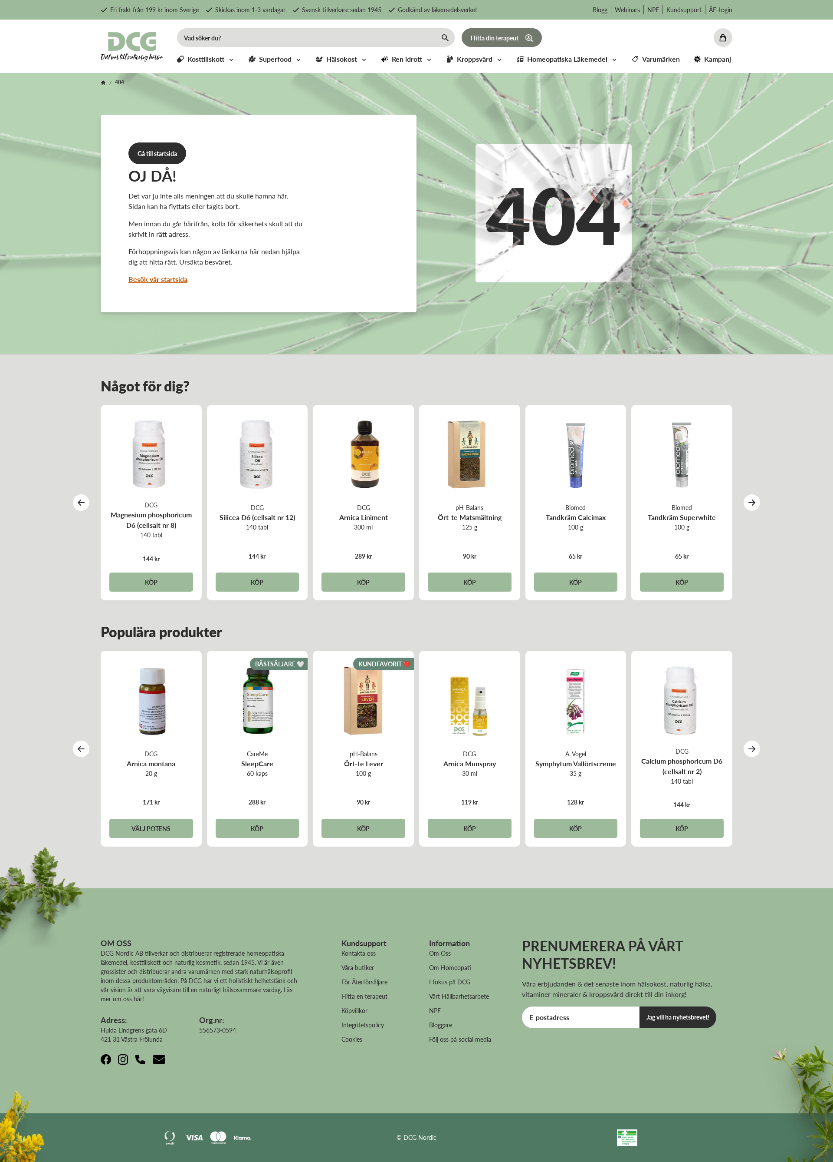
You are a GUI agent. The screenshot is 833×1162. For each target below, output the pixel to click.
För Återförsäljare (364, 981)
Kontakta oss (358, 953)
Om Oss (440, 953)
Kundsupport (684, 9)
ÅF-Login (720, 9)
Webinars (627, 9)
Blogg (600, 9)
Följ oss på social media (460, 1039)
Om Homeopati (450, 967)
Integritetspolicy (362, 1024)
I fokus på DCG (449, 981)
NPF (653, 9)
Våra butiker (357, 967)
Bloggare (440, 1024)
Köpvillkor (354, 1010)
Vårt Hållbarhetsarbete (459, 996)
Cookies (351, 1039)
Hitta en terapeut (364, 996)
